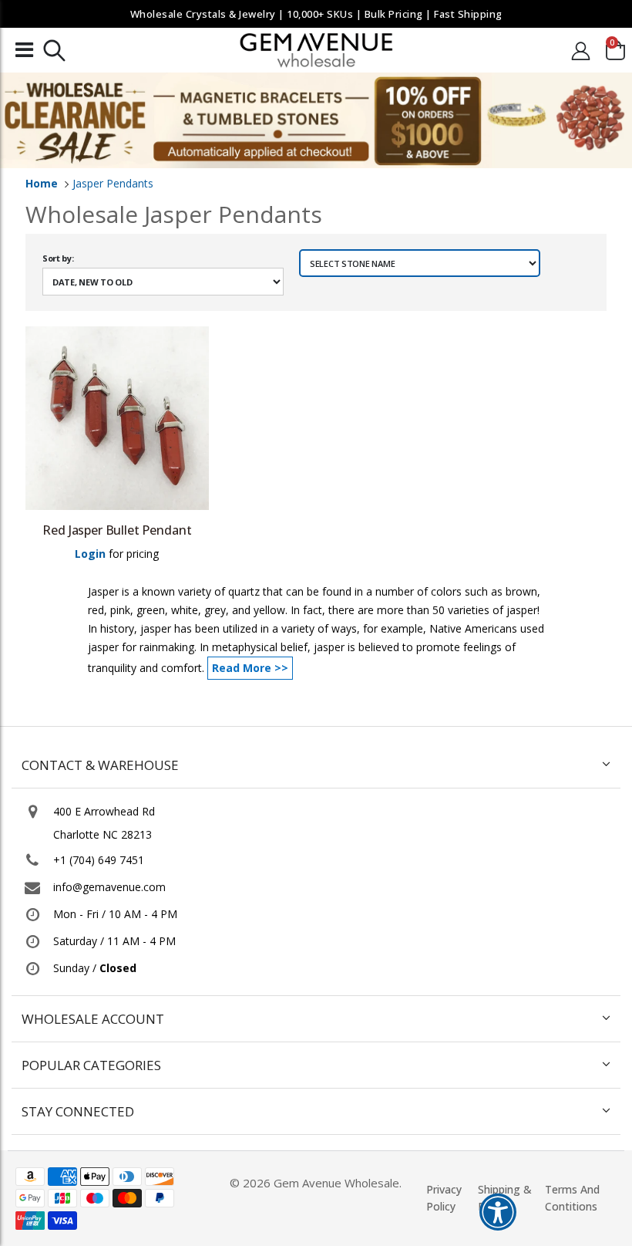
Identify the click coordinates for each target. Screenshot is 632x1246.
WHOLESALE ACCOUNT (93, 1019)
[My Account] (581, 50)
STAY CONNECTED (78, 1111)
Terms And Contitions (572, 1198)
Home (41, 183)
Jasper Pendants (112, 183)
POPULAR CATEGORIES (91, 1065)
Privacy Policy (444, 1198)
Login (90, 553)
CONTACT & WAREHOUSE (100, 765)
